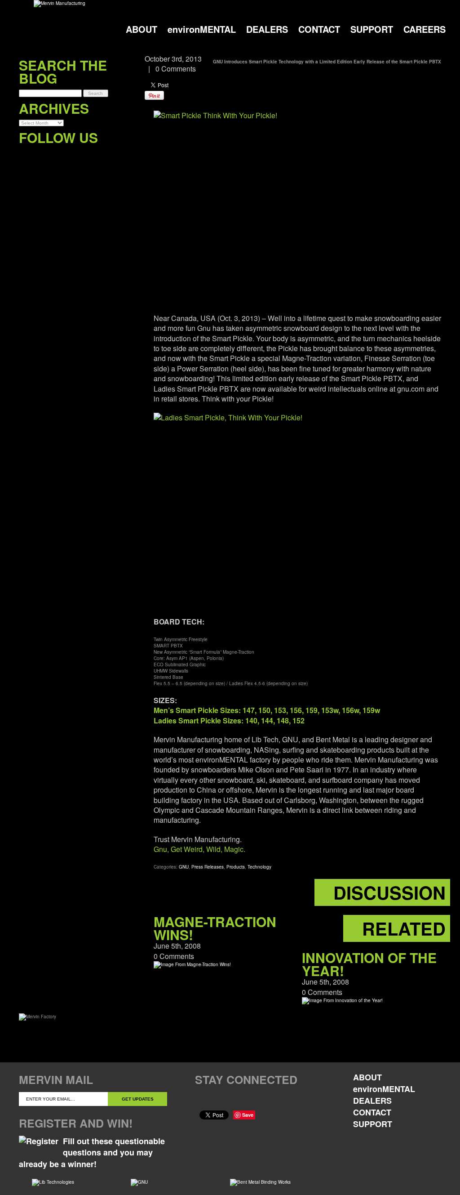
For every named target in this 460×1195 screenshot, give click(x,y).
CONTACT (319, 29)
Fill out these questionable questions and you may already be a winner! (92, 1152)
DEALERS (267, 29)
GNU (184, 867)
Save (247, 1114)
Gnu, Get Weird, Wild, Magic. (199, 849)
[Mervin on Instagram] (81, 156)
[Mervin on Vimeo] (63, 156)
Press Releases (207, 867)
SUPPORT (371, 29)
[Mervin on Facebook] (26, 156)
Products (235, 867)
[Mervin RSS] (99, 156)
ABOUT (141, 29)
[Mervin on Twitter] (44, 156)
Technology (259, 867)
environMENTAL (202, 29)
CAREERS (424, 29)
